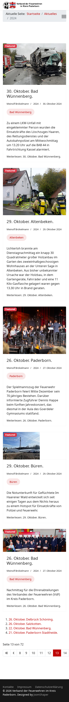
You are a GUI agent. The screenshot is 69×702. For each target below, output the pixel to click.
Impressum (24, 687)
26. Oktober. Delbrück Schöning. (31, 619)
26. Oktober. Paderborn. (29, 360)
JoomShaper (40, 694)
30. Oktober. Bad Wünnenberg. (22, 93)
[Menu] (64, 16)
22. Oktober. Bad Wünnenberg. (30, 628)
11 (41, 653)
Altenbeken (17, 237)
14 (65, 653)
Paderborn (16, 376)
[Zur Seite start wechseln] (6, 652)
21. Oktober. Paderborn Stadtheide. (33, 633)
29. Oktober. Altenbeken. (30, 221)
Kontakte (8, 687)
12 (49, 653)
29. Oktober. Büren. (25, 465)
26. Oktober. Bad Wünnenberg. (22, 560)
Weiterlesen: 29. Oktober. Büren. (27, 517)
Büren (13, 482)
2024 (35, 103)
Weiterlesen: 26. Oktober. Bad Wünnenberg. (34, 606)
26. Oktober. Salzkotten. (25, 624)
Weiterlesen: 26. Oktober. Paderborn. (29, 420)
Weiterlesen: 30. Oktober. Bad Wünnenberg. (34, 156)
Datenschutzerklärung (49, 687)
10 (33, 653)
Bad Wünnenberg (20, 112)
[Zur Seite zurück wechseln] (13, 652)
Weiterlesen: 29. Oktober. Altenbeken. (30, 295)
